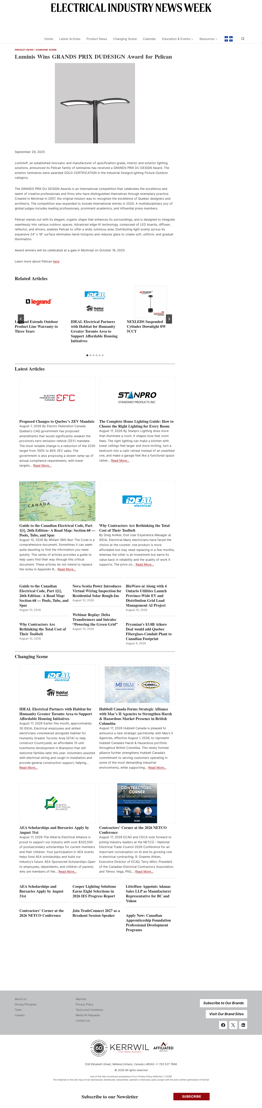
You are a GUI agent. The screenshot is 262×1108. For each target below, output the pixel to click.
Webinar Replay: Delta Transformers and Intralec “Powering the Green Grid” (95, 619)
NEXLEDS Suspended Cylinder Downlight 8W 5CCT (146, 326)
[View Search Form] (242, 38)
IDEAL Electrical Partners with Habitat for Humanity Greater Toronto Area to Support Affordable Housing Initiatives (94, 331)
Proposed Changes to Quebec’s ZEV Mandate (57, 421)
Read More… (42, 465)
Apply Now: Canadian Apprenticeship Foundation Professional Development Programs (148, 922)
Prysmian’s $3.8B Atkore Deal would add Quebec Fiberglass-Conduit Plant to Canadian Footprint (149, 631)
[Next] (169, 319)
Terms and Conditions (89, 1009)
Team (18, 1009)
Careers (20, 1015)
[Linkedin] (243, 1025)
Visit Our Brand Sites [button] (226, 1014)
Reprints (81, 999)
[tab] (87, 355)
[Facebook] (223, 1025)
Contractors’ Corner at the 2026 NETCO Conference (133, 830)
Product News (97, 39)
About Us (20, 999)
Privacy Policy (84, 1004)
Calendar (149, 39)
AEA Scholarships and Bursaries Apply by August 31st (54, 830)
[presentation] (39, 302)
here (56, 261)
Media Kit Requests (88, 1015)
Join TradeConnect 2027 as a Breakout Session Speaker (96, 913)
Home (48, 39)
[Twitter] (233, 1025)
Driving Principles (25, 1004)
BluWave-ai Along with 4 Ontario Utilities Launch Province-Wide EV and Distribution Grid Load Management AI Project (146, 596)
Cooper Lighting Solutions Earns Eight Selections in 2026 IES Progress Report (94, 891)
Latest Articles (69, 39)
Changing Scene (125, 39)
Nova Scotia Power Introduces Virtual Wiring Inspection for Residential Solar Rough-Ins (97, 591)
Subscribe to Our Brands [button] (223, 1003)
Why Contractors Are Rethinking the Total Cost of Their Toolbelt (134, 528)
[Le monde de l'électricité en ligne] (229, 39)
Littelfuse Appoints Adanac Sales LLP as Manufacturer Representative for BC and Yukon (148, 893)
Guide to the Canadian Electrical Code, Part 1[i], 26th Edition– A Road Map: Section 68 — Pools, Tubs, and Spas (57, 530)
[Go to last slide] (21, 319)
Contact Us (83, 1020)
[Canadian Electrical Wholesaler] (27, 39)
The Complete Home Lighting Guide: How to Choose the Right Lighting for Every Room (136, 424)
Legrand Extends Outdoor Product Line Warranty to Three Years (36, 326)
